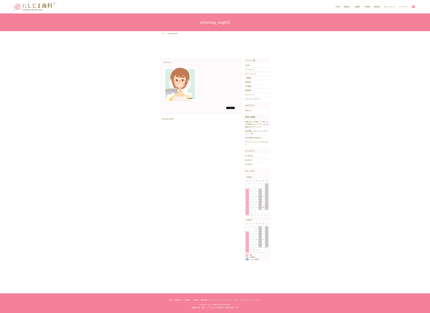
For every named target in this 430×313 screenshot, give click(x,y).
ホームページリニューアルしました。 (257, 143)
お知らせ (248, 110)
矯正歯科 (377, 7)
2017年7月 (248, 160)
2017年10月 (249, 156)
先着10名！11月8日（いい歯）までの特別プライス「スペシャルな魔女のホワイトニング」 (257, 124)
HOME (337, 7)
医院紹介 (347, 7)
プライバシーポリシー (253, 99)
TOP (163, 33)
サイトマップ (250, 95)
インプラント (403, 7)
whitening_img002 (168, 119)
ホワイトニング (389, 7)
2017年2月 (248, 164)
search (413, 6)
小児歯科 (367, 7)
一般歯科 (357, 7)
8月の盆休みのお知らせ (253, 138)
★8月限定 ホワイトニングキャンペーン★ (256, 132)
